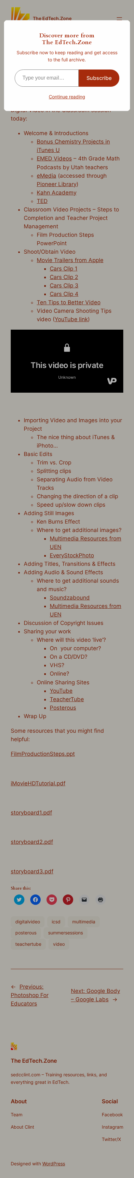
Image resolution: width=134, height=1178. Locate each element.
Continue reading (67, 96)
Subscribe (99, 78)
